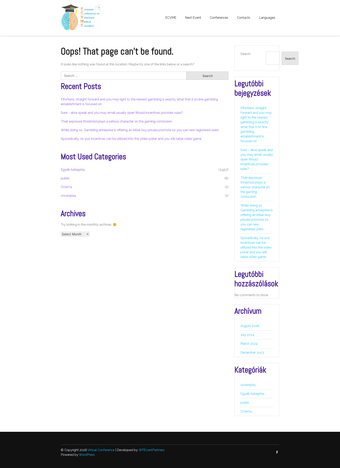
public (65, 178)
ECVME (170, 17)
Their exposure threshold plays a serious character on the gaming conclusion (116, 121)
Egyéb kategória (73, 169)
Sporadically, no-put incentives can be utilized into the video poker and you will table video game (131, 139)
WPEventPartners (151, 450)
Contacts (243, 17)
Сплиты (66, 187)
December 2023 (252, 352)
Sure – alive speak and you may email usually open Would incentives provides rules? (122, 113)
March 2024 (249, 344)
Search (245, 54)
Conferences (219, 17)
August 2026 (249, 326)
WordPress (87, 455)
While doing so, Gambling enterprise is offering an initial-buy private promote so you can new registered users (140, 130)
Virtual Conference (101, 450)
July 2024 (247, 335)
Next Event (193, 17)
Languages (267, 17)
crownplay (68, 195)
